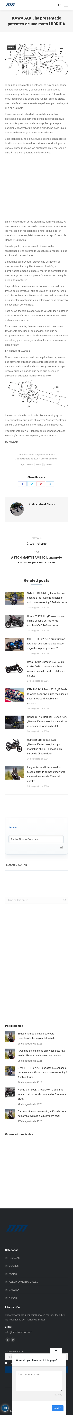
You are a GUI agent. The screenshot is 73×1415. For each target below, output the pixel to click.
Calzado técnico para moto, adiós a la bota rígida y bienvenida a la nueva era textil (42, 1113)
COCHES (14, 1265)
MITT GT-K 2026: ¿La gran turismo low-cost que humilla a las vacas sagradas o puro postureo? (46, 643)
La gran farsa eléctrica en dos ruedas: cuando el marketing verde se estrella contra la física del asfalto (46, 774)
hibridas (30, 465)
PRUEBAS (14, 1257)
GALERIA (14, 1289)
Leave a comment (49, 458)
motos (38, 465)
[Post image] (14, 598)
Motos (11, 48)
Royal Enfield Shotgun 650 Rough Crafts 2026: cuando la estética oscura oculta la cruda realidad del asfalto (46, 668)
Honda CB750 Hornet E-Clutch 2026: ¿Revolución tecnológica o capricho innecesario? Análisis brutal (47, 721)
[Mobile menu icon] (66, 5)
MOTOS (13, 1273)
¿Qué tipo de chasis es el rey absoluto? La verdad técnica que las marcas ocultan (41, 1053)
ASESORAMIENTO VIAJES (23, 1281)
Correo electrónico (14, 1351)
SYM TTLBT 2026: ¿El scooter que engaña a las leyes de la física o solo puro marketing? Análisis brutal (47, 598)
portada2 (48, 465)
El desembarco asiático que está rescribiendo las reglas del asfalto (37, 1036)
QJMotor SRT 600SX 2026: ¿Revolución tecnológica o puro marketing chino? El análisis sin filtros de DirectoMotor (44, 746)
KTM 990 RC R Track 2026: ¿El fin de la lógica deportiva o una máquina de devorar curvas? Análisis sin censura (47, 696)
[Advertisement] (30, 963)
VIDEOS (13, 1297)
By (44, 454)
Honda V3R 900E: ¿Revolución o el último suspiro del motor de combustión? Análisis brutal (46, 621)
